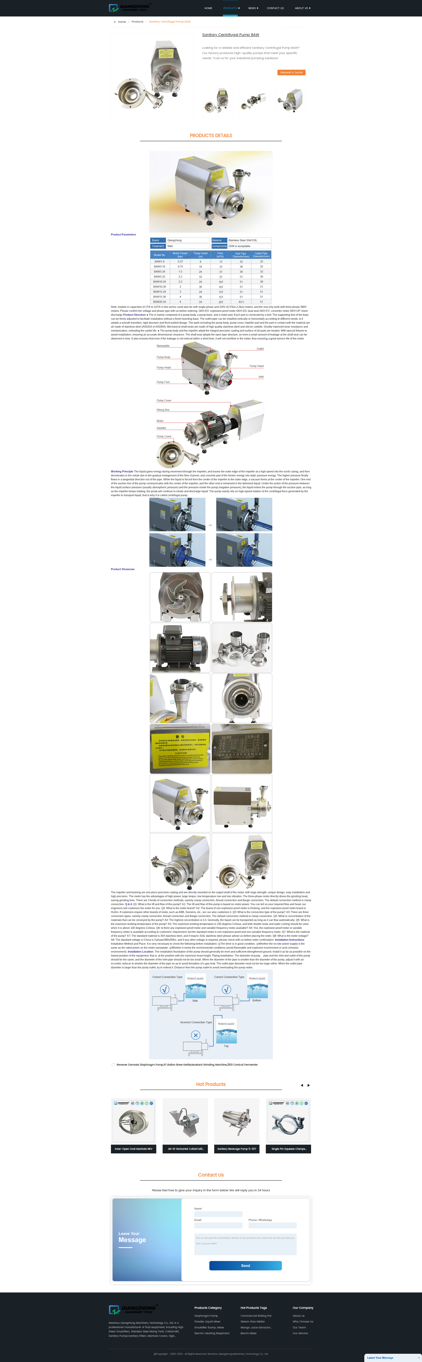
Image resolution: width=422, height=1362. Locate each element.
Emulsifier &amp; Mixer (209, 1328)
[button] (302, 1085)
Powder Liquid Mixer (208, 1322)
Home (208, 8)
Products (230, 8)
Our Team (299, 1327)
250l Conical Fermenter (242, 1065)
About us (301, 8)
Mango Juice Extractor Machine (255, 1328)
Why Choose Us (303, 1321)
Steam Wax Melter (253, 1322)
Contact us (275, 8)
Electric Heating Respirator (212, 1333)
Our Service (300, 1333)
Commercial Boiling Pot (256, 1316)
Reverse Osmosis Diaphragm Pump (140, 1065)
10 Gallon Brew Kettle (177, 1065)
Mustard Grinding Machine (209, 1065)
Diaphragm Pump (206, 1316)
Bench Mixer (249, 1333)
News (252, 8)
